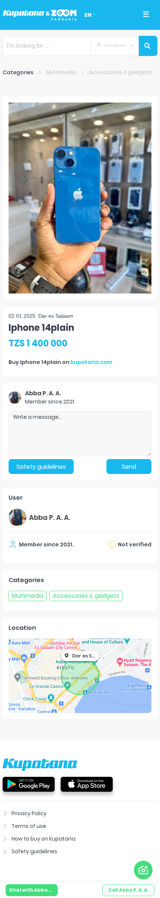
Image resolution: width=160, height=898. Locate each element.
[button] (80, 198)
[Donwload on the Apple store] (87, 784)
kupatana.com (91, 362)
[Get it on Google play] (29, 784)
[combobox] (114, 46)
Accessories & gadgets (120, 72)
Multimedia (61, 72)
